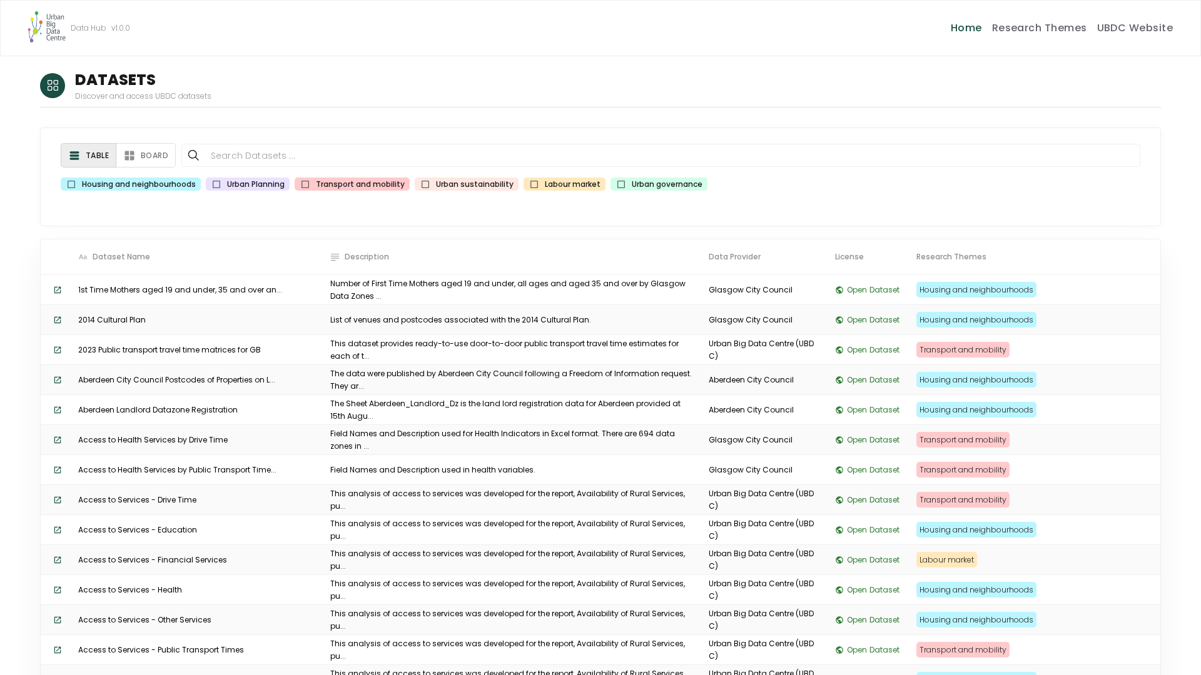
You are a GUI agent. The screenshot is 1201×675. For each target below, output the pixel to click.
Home (966, 28)
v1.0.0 (120, 27)
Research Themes (1039, 28)
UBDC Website (1135, 28)
